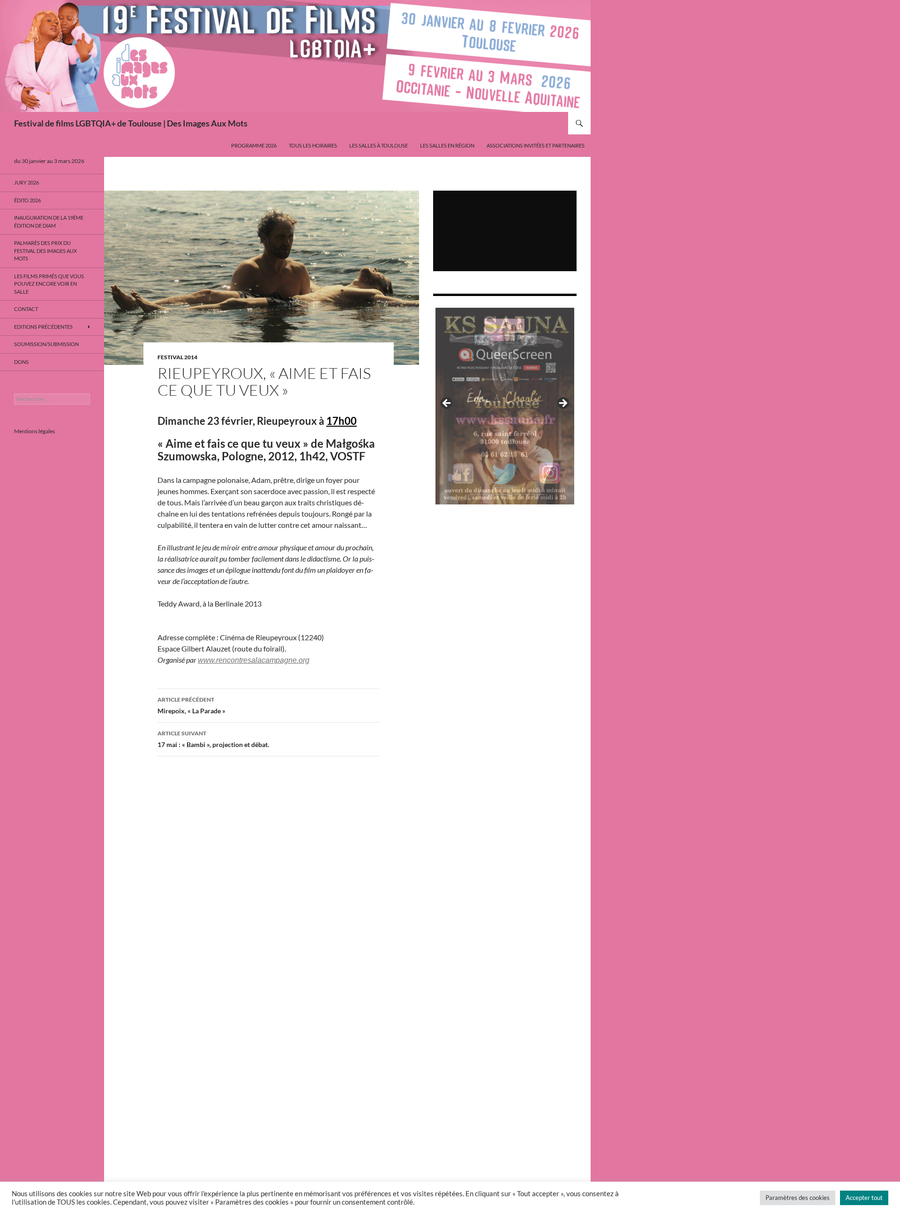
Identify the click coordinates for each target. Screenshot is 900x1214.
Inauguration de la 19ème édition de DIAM (48, 222)
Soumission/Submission (46, 344)
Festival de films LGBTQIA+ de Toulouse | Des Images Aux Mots (131, 123)
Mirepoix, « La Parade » (191, 705)
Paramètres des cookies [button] (797, 1197)
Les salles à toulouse (378, 145)
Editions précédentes (43, 327)
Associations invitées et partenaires (536, 145)
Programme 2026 (254, 145)
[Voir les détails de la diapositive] (504, 406)
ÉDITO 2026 (27, 200)
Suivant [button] (562, 404)
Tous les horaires (313, 145)
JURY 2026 (26, 182)
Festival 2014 (177, 357)
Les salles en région (447, 145)
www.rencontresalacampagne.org (253, 660)
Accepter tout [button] (864, 1197)
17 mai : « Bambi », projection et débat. (213, 739)
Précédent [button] (447, 404)
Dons (21, 362)
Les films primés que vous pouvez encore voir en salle (49, 284)
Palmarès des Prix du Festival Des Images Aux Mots (45, 250)
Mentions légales (34, 431)
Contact (26, 309)
